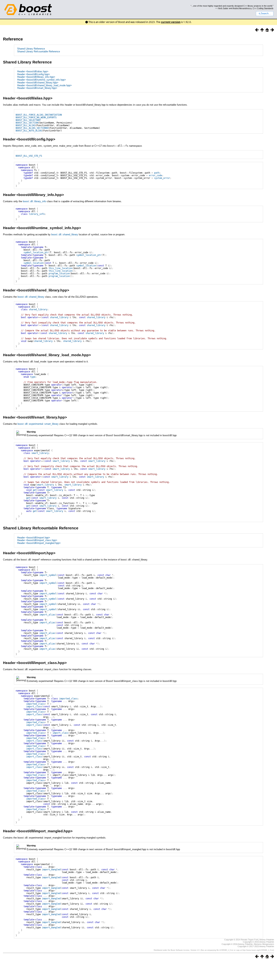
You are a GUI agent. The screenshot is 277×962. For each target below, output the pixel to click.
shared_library (38, 309)
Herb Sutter (223, 8)
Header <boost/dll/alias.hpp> (32, 71)
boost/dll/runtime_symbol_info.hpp (48, 228)
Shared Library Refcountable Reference (38, 51)
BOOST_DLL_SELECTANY (28, 120)
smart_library (40, 453)
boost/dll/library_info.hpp (40, 195)
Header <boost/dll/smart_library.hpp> (37, 88)
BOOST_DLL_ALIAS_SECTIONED (32, 128)
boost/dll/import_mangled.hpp (44, 831)
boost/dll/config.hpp (35, 139)
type (32, 377)
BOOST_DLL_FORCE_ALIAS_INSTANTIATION (39, 115)
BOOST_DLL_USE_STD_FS (29, 156)
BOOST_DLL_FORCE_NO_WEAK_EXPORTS (36, 117)
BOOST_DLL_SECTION (27, 122)
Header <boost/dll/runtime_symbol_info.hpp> (41, 79)
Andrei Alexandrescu (242, 8)
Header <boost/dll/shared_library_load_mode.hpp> (44, 85)
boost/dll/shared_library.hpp (42, 290)
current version (171, 22)
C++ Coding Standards (263, 8)
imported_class (68, 698)
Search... (266, 13)
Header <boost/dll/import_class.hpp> (37, 540)
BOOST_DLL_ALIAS (25, 125)
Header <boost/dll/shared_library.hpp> (37, 82)
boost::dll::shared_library (64, 234)
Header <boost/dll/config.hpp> (33, 74)
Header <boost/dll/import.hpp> (33, 537)
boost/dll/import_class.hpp (41, 663)
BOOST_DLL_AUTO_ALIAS (29, 130)
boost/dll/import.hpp (35, 553)
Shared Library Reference (31, 48)
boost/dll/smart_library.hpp (41, 417)
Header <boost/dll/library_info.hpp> (36, 76)
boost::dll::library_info (34, 201)
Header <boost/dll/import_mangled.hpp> (39, 543)
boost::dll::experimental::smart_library (38, 423)
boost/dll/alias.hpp (34, 98)
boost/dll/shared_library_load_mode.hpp (53, 355)
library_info (37, 214)
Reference (13, 39)
